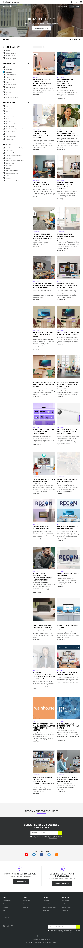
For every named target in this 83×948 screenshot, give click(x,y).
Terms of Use (28, 942)
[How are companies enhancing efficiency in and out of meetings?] (44, 218)
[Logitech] (11, 2)
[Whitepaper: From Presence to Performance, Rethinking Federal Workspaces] (68, 63)
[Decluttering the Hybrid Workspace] (68, 558)
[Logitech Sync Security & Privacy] (68, 609)
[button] (7, 6)
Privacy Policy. (53, 838)
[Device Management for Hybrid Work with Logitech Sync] (44, 414)
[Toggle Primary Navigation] (81, 2)
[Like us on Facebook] (4, 926)
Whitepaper (37, 47)
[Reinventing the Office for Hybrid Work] (68, 463)
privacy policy (70, 932)
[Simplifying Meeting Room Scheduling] (44, 510)
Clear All (49, 47)
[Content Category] (28, 46)
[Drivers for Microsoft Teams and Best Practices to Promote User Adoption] (44, 708)
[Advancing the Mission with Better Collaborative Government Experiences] (44, 761)
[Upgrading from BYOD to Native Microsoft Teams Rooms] (44, 366)
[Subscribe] (60, 833)
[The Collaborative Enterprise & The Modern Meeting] (68, 708)
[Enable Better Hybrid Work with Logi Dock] (44, 609)
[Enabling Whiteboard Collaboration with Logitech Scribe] (68, 414)
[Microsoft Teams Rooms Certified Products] (68, 656)
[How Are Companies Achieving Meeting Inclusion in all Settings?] (68, 166)
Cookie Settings (47, 942)
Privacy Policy (37, 942)
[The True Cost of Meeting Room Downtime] (44, 463)
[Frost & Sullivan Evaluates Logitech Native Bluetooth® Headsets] (44, 115)
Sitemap (55, 942)
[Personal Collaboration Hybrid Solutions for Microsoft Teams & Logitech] (44, 656)
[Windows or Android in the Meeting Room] (68, 510)
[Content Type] (28, 63)
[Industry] (28, 144)
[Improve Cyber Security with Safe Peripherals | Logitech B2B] (68, 366)
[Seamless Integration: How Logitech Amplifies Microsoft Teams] (44, 267)
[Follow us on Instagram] (12, 926)
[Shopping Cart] (76, 2)
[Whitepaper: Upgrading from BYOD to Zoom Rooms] (44, 317)
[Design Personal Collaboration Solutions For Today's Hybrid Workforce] (44, 558)
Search (71, 2)
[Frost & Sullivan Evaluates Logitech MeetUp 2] (68, 218)
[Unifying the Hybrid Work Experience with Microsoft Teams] (68, 267)
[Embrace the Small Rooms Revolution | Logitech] (44, 166)
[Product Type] (28, 102)
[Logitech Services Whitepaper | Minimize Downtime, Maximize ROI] (68, 115)
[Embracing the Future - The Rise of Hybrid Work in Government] (68, 761)
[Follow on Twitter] (8, 926)
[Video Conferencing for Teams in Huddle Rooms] (68, 317)
